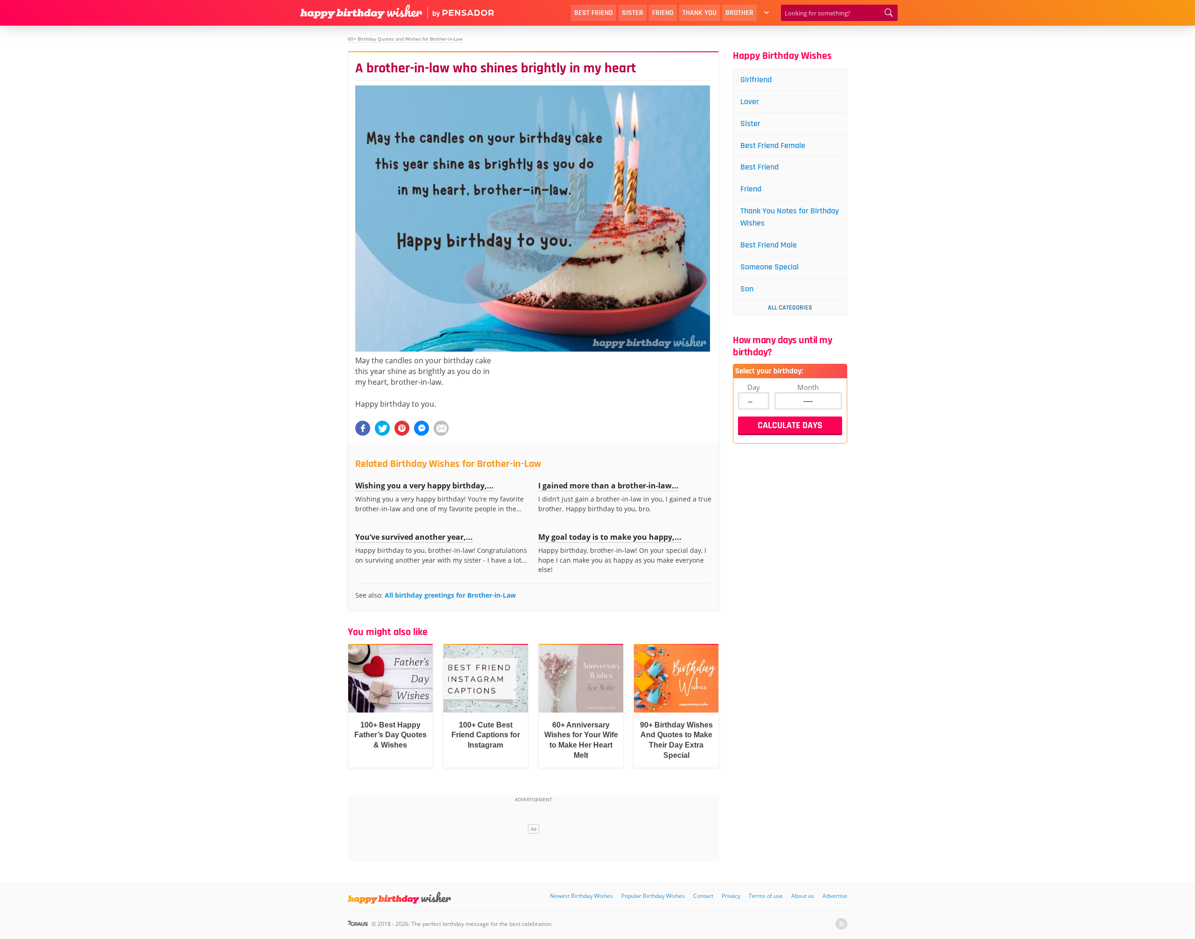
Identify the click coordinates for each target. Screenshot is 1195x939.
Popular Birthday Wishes (653, 896)
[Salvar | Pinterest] (401, 428)
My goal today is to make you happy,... (610, 537)
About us (802, 896)
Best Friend (593, 13)
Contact (703, 896)
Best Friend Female (772, 145)
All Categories (790, 308)
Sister (632, 13)
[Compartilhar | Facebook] (362, 428)
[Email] (441, 428)
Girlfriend (756, 79)
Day (753, 387)
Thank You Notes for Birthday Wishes (789, 216)
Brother (739, 13)
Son (746, 288)
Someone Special (769, 266)
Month (808, 387)
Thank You (699, 13)
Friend (663, 13)
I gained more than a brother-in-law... (608, 485)
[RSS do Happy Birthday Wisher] (841, 924)
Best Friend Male (768, 245)
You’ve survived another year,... (414, 537)
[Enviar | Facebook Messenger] (421, 428)
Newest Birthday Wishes (581, 896)
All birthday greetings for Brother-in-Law (450, 595)
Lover (749, 101)
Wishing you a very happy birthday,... (424, 485)
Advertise (834, 896)
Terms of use (766, 896)
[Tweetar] (382, 428)
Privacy (731, 896)
